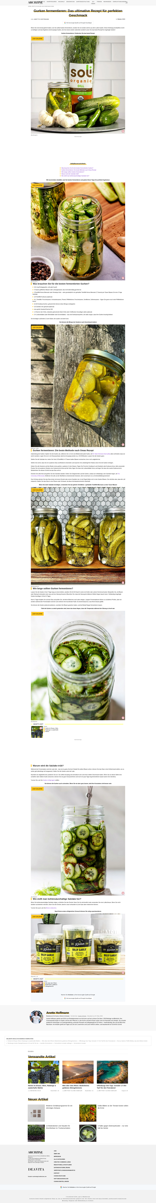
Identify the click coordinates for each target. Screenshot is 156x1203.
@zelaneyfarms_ (35, 586)
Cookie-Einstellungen (61, 1181)
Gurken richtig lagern (49, 780)
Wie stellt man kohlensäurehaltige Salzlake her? (75, 176)
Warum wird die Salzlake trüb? (70, 174)
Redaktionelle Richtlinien (63, 1164)
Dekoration (70, 1)
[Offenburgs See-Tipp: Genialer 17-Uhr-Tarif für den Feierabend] (112, 1072)
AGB (55, 1151)
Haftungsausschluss (61, 1178)
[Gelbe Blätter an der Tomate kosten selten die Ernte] (87, 1113)
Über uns (57, 1153)
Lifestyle (41, 1)
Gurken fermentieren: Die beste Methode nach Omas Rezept (78, 170)
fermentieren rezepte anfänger (63, 1043)
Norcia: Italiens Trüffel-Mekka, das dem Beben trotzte (132, 1041)
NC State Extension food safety (101, 454)
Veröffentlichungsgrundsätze (64, 1170)
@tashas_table (35, 448)
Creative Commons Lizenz (62, 1162)
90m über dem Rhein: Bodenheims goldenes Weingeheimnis (51, 984)
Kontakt (57, 1173)
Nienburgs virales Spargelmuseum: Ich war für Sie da (23, 1043)
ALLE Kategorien (59, 1159)
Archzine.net (37, 1152)
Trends (99, 1)
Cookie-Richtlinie (60, 1176)
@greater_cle (34, 976)
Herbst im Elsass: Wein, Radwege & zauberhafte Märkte (51, 730)
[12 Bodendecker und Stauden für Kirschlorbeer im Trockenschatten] (36, 1133)
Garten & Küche (82, 1016)
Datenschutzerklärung (62, 1167)
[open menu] (126, 2)
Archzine (36, 2)
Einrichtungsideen (119, 1)
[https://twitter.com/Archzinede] (122, 1158)
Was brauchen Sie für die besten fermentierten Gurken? (77, 168)
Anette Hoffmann (41, 19)
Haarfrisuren (52, 1)
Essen (52, 6)
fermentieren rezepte (80, 1043)
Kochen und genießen (43, 6)
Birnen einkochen (51, 908)
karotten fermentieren (46, 1043)
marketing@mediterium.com (39, 1176)
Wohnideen (107, 1)
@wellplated (34, 721)
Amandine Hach (35, 1090)
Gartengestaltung (83, 1)
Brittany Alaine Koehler (73, 1090)
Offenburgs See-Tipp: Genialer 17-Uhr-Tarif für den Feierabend (97, 1041)
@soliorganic (34, 135)
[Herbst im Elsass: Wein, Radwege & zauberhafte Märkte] (37, 732)
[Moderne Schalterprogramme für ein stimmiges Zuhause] (36, 1113)
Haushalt (61, 1)
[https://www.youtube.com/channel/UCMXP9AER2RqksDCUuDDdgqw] (119, 1158)
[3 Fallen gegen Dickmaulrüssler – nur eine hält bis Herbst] (87, 1133)
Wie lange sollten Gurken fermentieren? (72, 172)
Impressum (57, 1156)
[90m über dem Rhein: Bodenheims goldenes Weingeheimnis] (37, 987)
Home (29, 6)
